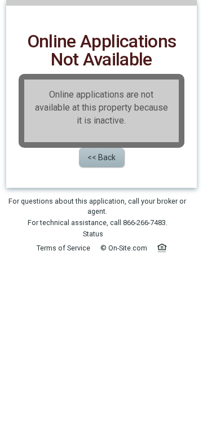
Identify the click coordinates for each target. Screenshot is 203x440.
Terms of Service (63, 248)
